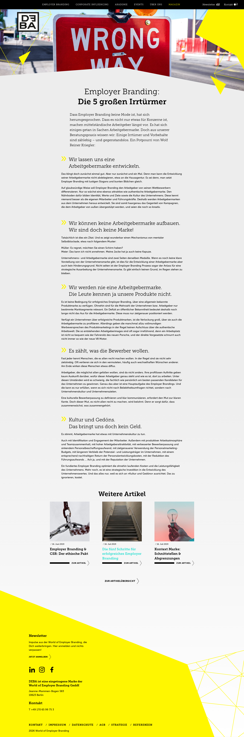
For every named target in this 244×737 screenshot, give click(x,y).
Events (139, 4)
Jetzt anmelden (38, 657)
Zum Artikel (79, 563)
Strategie (119, 724)
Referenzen (142, 724)
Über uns (156, 4)
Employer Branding (55, 4)
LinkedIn (32, 669)
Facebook (52, 669)
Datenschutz (82, 724)
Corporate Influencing (92, 4)
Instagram (42, 669)
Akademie (121, 4)
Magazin (174, 4)
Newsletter (208, 4)
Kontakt (228, 4)
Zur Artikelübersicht (120, 581)
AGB (102, 724)
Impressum (57, 724)
